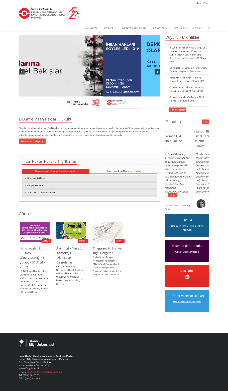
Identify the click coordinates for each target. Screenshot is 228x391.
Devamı (188, 191)
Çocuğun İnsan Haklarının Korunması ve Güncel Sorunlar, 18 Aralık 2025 (187, 89)
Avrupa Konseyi (34, 185)
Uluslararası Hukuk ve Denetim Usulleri (55, 171)
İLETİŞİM (197, 28)
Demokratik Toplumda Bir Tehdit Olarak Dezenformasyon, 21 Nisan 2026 (188, 69)
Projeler (159, 28)
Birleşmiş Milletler (36, 178)
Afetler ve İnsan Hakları (187, 292)
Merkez (109, 28)
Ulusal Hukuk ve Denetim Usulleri (123, 171)
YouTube (187, 267)
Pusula (187, 216)
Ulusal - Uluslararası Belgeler (187, 297)
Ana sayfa (91, 28)
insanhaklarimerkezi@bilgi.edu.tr (45, 372)
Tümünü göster (177, 109)
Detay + (46, 240)
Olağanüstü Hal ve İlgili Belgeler (107, 250)
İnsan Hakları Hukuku (187, 242)
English (197, 2)
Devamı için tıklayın (31, 141)
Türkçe (206, 2)
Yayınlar (179, 28)
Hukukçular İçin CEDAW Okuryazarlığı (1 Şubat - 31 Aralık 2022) (32, 257)
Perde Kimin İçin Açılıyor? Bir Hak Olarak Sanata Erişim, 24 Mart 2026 (186, 79)
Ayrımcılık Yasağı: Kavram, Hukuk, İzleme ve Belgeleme (69, 255)
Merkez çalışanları (134, 28)
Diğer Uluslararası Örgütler (40, 192)
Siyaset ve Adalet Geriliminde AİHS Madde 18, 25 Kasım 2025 (186, 99)
